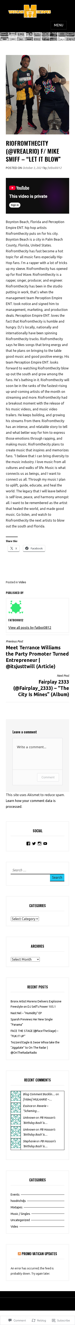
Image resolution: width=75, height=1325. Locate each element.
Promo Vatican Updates (39, 1253)
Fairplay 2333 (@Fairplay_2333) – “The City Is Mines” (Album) (41, 685)
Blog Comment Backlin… (39, 1094)
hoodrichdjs (18, 1200)
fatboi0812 (54, 168)
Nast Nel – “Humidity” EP (26, 1013)
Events (15, 1194)
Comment (48, 777)
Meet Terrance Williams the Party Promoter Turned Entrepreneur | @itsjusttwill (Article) (37, 654)
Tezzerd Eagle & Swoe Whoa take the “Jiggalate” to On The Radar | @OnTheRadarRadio (35, 1047)
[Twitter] (34, 843)
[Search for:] (36, 870)
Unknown (29, 1117)
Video (22, 582)
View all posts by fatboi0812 (29, 627)
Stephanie (29, 1141)
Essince (27, 1106)
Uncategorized (20, 1220)
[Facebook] (28, 843)
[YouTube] (45, 843)
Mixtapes (16, 1207)
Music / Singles (20, 1213)
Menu (58, 25)
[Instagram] (40, 843)
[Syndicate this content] (19, 1253)
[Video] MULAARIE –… (37, 1099)
